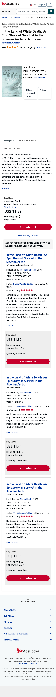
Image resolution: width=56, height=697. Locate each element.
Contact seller (12, 326)
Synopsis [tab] (9, 140)
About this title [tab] (27, 140)
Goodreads (41, 47)
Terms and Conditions (27, 663)
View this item (10, 207)
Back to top (28, 601)
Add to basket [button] (28, 227)
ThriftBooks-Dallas (22, 406)
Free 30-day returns (28, 235)
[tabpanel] (27, 171)
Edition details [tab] (12, 148)
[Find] (51, 11)
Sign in (42, 4)
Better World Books (23, 283)
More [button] (6, 188)
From (30, 93)
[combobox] (32, 11)
